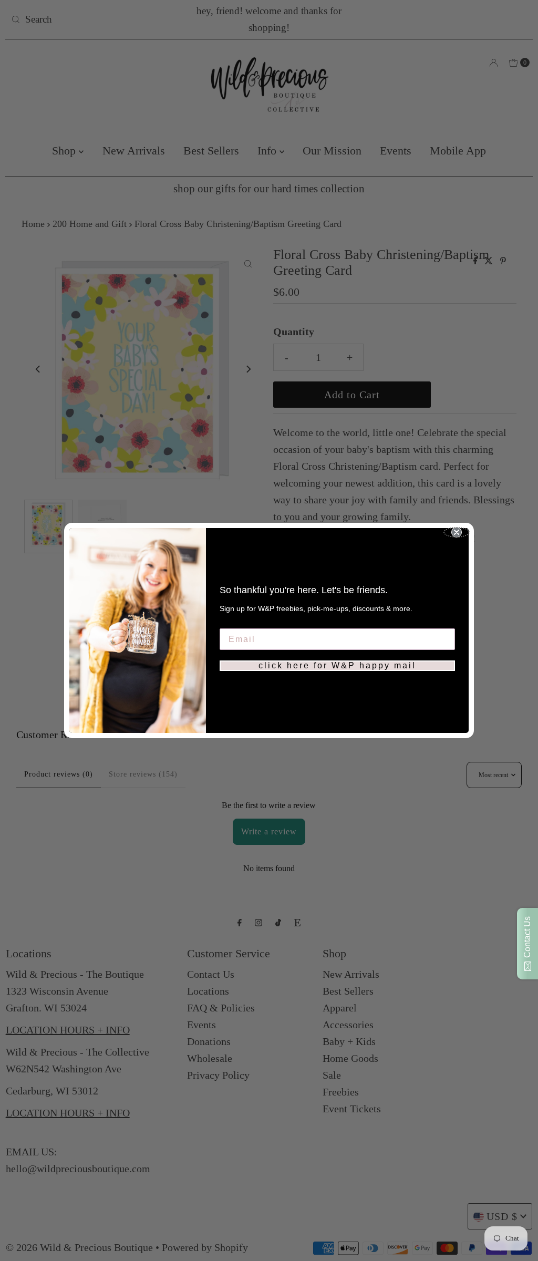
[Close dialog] (456, 532)
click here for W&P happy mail (337, 665)
